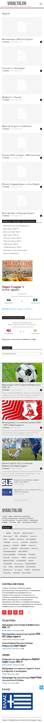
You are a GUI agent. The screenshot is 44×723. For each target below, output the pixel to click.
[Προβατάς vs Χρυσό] (22, 85)
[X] (15, 612)
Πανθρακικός (35, 333)
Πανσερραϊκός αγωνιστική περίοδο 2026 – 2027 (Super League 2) (21, 423)
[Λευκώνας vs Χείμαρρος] (22, 56)
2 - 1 (22, 332)
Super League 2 (7, 639)
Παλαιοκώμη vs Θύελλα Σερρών (17, 39)
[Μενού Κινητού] (40, 3)
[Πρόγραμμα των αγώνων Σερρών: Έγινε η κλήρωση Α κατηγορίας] (7, 492)
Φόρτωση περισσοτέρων (21, 500)
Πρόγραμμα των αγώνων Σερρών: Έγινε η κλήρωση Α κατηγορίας (28, 491)
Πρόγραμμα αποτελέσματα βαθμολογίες (16, 226)
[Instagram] (10, 612)
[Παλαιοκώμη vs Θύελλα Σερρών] (22, 27)
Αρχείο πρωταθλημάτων (11, 253)
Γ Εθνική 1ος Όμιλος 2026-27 (12, 238)
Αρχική (4, 10)
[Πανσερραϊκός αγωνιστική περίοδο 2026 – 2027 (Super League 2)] (22, 410)
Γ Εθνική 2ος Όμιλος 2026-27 (12, 241)
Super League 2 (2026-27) (11, 235)
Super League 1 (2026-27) (11, 229)
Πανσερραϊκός (8, 333)
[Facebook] (4, 612)
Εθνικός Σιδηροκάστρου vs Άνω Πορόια (21, 184)
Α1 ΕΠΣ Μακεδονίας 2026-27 (12, 247)
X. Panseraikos (5, 42)
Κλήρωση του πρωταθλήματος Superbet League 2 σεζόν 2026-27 (26, 481)
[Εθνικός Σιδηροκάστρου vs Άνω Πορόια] (22, 171)
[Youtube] (21, 612)
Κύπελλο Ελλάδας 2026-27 (11, 232)
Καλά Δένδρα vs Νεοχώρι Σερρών (18, 213)
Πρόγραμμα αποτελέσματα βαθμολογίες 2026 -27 (21, 386)
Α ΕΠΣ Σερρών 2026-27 (10, 244)
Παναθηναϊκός (35, 303)
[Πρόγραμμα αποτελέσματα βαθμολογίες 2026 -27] (22, 372)
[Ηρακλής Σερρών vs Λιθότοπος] (22, 114)
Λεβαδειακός (9, 303)
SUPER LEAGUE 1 (7, 630)
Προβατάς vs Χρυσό (11, 97)
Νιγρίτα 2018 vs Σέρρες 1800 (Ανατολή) (21, 155)
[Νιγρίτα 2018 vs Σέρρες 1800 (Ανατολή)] (22, 143)
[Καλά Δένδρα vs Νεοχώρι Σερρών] (22, 201)
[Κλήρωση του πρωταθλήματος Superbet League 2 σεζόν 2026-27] (7, 482)
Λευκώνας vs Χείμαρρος (13, 68)
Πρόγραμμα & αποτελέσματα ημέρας (15, 250)
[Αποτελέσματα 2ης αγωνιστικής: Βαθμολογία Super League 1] (22, 449)
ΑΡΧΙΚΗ (4, 674)
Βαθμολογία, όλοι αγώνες (17, 308)
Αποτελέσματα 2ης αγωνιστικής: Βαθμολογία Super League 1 (17, 464)
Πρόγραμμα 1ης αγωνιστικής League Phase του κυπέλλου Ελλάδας (21, 678)
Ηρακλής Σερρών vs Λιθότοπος (17, 126)
